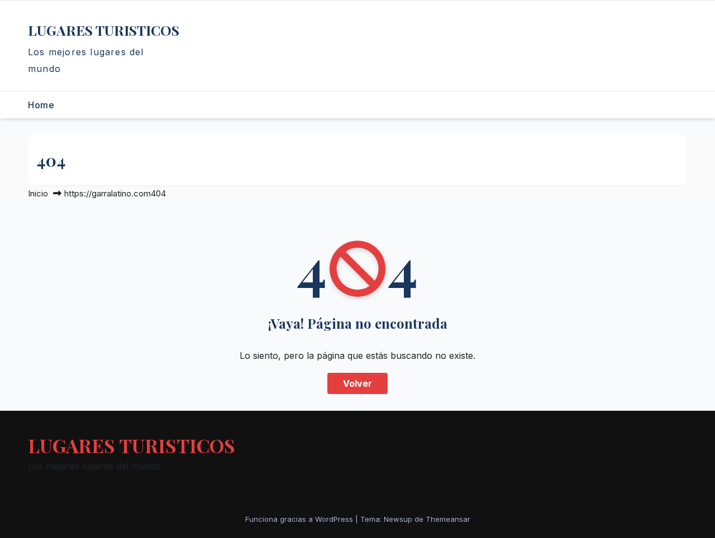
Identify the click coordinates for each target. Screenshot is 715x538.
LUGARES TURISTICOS (103, 30)
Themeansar (448, 519)
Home (41, 105)
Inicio (38, 193)
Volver (357, 383)
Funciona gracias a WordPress (300, 519)
